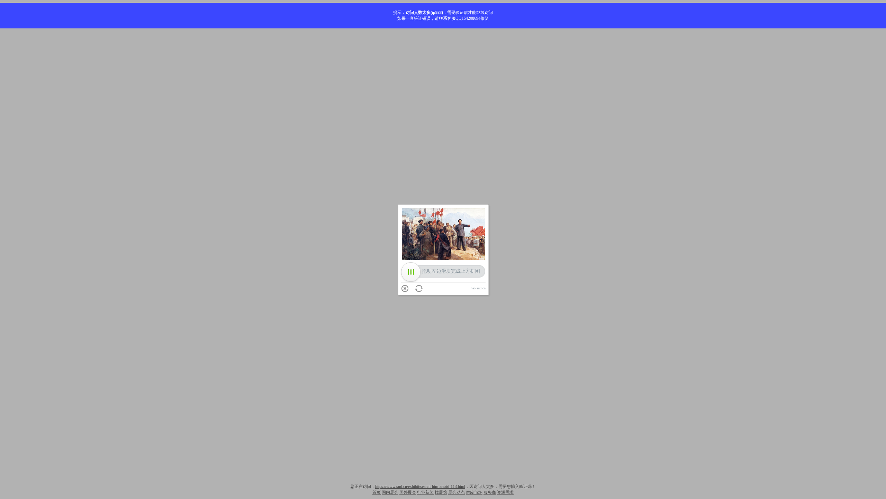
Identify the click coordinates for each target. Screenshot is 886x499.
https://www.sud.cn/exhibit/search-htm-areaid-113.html (420, 486)
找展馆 (441, 492)
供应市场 (474, 492)
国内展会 (390, 492)
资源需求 (505, 492)
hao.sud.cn (478, 288)
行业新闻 (425, 492)
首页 (376, 492)
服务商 (489, 492)
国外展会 (407, 492)
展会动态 (456, 492)
